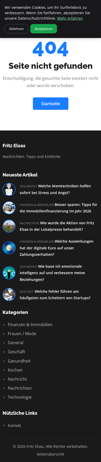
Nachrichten (19, 388)
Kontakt (14, 425)
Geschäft (16, 352)
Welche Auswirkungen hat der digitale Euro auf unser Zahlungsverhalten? (56, 248)
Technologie (19, 397)
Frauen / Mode (21, 333)
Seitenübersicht (50, 454)
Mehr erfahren (70, 18)
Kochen (15, 370)
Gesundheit (19, 361)
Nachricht (17, 379)
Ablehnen (16, 28)
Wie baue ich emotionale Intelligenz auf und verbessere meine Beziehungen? (52, 273)
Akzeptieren (43, 28)
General (15, 342)
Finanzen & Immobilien (30, 324)
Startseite (50, 103)
